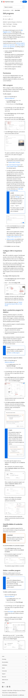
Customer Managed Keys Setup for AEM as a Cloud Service (13, 304)
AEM (12, 10)
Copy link (11, 19)
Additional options (10, 239)
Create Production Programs (14, 164)
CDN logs (17, 196)
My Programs (11, 611)
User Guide (17, 10)
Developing (15, 24)
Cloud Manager (9, 24)
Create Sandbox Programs (12, 166)
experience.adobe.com (9, 98)
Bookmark (6, 19)
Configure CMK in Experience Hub (14, 236)
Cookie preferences (12, 692)
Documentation (6, 10)
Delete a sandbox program (14, 352)
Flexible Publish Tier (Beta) (14, 162)
